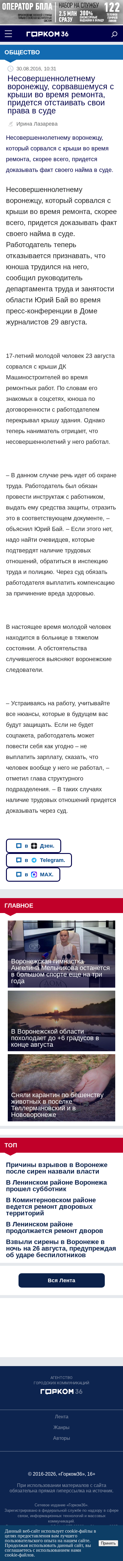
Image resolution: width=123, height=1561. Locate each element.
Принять (108, 1543)
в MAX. (39, 875)
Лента (61, 1416)
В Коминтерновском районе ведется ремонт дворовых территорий (51, 1207)
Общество (22, 52)
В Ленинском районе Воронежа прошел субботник (56, 1185)
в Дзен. (39, 846)
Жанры (61, 1427)
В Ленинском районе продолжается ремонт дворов (54, 1227)
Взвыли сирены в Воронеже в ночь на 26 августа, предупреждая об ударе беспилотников (61, 1248)
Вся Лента (61, 1280)
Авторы (61, 1438)
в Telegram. (45, 860)
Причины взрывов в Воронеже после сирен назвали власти (56, 1168)
